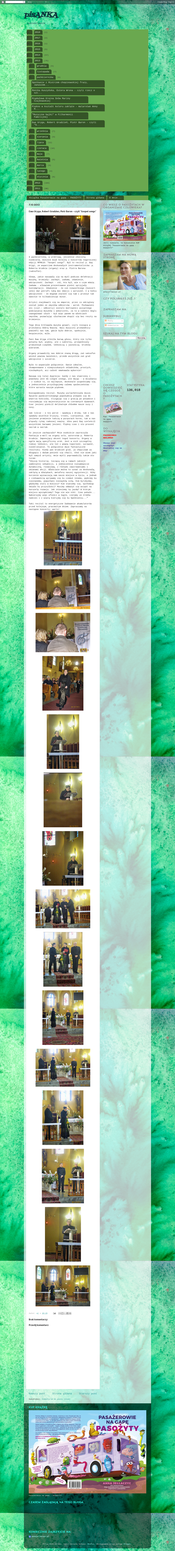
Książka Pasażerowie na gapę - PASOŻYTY (55, 198)
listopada (43, 72)
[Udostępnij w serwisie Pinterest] (70, 1313)
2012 (37, 183)
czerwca (41, 148)
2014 (37, 55)
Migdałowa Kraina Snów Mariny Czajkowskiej (51, 99)
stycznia (42, 177)
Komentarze (113, 325)
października (45, 77)
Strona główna (95, 198)
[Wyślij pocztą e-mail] (59, 1313)
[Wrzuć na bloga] (62, 1313)
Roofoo (91, 1544)
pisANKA (41, 15)
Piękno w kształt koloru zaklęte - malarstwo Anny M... (65, 107)
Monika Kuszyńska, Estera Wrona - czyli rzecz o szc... (63, 91)
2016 (37, 43)
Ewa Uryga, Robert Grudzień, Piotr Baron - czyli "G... (64, 123)
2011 (37, 188)
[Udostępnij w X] (65, 1313)
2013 (37, 60)
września (42, 131)
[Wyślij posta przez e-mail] (54, 1313)
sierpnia (42, 137)
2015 (37, 49)
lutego (41, 171)
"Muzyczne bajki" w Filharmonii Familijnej (52, 115)
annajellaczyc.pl (40, 1536)
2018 (37, 32)
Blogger (127, 1544)
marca (40, 165)
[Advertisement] (123, 361)
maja (39, 154)
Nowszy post (37, 1393)
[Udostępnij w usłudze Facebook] (67, 1313)
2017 (37, 38)
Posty (110, 321)
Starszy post (88, 1393)
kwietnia (42, 159)
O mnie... (115, 198)
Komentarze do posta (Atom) (56, 1399)
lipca (40, 142)
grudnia (41, 66)
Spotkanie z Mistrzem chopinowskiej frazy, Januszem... (60, 83)
